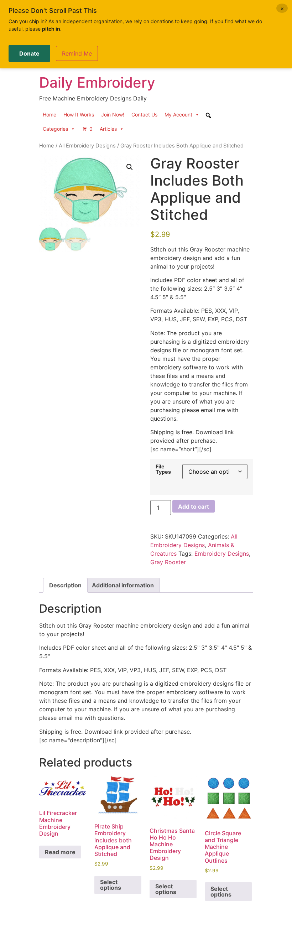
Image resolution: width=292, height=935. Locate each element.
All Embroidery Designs (87, 145)
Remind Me (77, 53)
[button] (129, 167)
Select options (110, 884)
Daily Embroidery (97, 82)
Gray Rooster (168, 562)
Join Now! (112, 114)
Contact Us (144, 114)
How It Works (78, 114)
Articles (108, 129)
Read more (60, 852)
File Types (163, 469)
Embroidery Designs (221, 553)
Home (49, 114)
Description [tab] (65, 585)
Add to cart (193, 506)
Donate (29, 53)
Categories (55, 129)
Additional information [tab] (123, 585)
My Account (178, 114)
